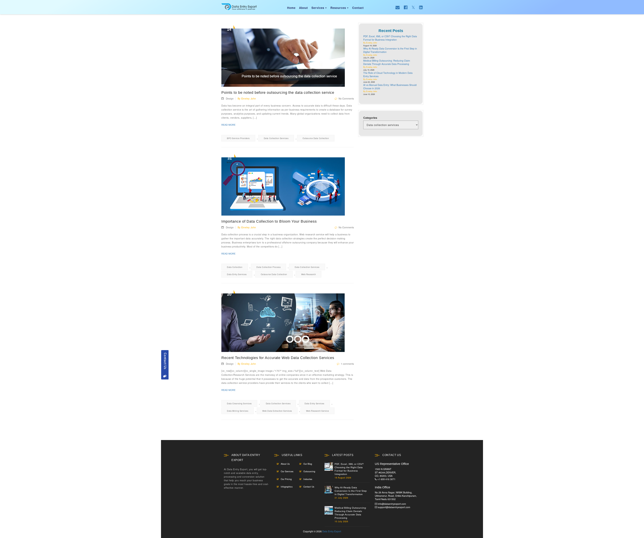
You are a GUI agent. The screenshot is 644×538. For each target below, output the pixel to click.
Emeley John (248, 98)
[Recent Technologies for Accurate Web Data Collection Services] (287, 322)
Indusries (307, 479)
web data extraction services (277, 410)
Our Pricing (286, 479)
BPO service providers (238, 138)
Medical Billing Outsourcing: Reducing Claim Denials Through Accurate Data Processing (386, 62)
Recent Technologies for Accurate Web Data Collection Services (277, 358)
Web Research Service (317, 410)
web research (308, 274)
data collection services (276, 138)
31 (229, 160)
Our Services (287, 471)
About (303, 8)
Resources (339, 8)
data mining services (237, 410)
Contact (358, 8)
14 (229, 31)
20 (229, 296)
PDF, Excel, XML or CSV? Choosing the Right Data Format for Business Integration (390, 38)
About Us (285, 463)
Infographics (287, 486)
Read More (228, 124)
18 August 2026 (343, 477)
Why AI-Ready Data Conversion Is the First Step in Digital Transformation (351, 491)
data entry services (237, 274)
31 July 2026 (341, 497)
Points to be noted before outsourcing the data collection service (277, 92)
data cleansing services (239, 403)
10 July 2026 (341, 521)
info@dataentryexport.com (392, 503)
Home (291, 8)
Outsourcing (309, 471)
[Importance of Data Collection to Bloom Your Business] (287, 186)
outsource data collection (316, 138)
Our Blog (307, 463)
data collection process (268, 267)
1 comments (347, 363)
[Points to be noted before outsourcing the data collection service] (287, 58)
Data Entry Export (331, 531)
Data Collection (234, 267)
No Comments (346, 98)
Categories (370, 118)
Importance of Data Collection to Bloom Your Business (269, 221)
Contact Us (308, 486)
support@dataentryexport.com (394, 507)
